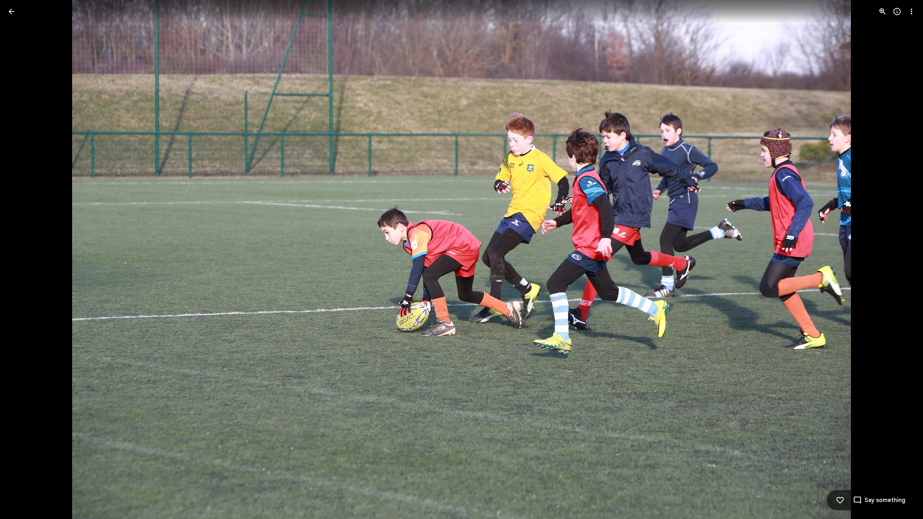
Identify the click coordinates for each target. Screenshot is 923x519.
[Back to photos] (11, 11)
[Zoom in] (882, 11)
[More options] (911, 11)
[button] (20, 259)
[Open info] (897, 11)
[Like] (840, 500)
